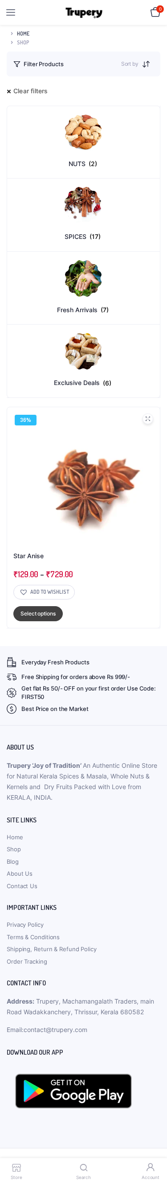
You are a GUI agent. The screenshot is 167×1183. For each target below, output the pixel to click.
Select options (38, 613)
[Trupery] (84, 12)
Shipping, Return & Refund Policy (52, 949)
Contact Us (22, 885)
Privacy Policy (25, 924)
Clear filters (30, 91)
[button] (44, 592)
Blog (13, 861)
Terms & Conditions (33, 937)
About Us (20, 873)
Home (23, 33)
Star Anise (28, 556)
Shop (14, 849)
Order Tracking (27, 961)
